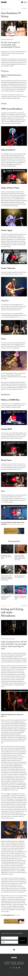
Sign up (22, 940)
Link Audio (16, 915)
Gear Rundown (5, 9)
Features (3, 8)
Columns (9, 8)
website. (21, 317)
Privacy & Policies (10, 962)
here (7, 76)
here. (5, 716)
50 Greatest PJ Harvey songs (15, 524)
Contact (7, 964)
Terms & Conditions (17, 964)
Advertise (20, 962)
